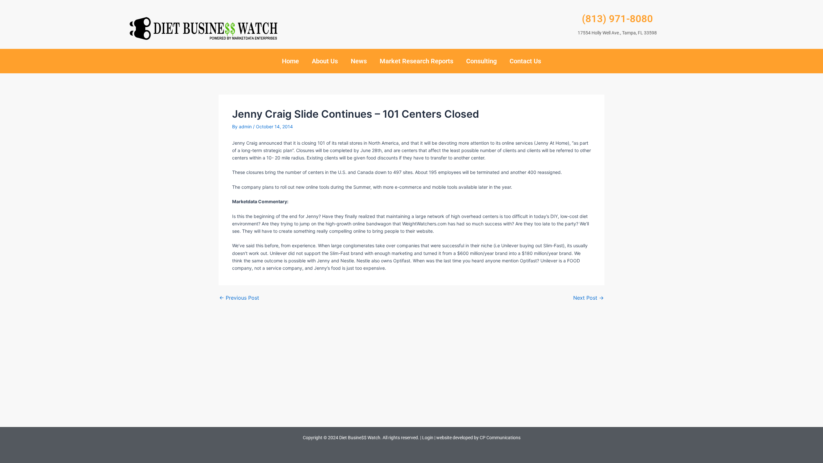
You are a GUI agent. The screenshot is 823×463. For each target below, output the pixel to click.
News (359, 61)
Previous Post (239, 297)
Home (290, 61)
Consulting (481, 61)
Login (427, 437)
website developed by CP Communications (478, 437)
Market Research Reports (416, 61)
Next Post (588, 297)
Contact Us (525, 61)
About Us (325, 61)
